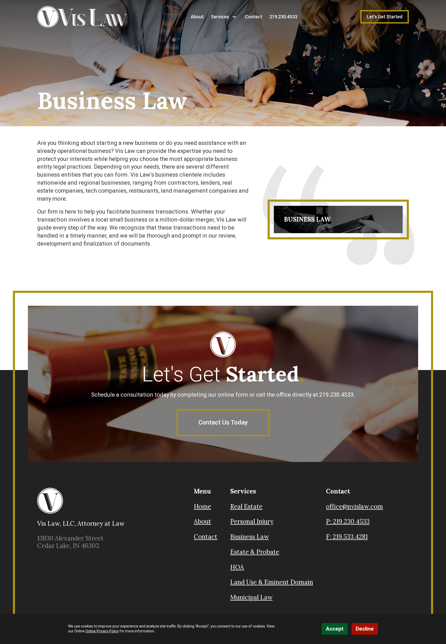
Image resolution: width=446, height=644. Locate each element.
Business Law (249, 537)
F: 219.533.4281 (347, 537)
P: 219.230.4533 (348, 521)
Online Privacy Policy (102, 631)
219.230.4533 (283, 16)
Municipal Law (251, 597)
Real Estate (246, 506)
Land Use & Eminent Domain (271, 582)
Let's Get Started (384, 16)
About (197, 16)
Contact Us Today (223, 422)
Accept (335, 629)
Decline (365, 629)
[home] (82, 17)
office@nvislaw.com (354, 507)
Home (202, 507)
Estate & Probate (254, 552)
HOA (237, 567)
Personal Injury (251, 521)
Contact (253, 16)
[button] (222, 17)
